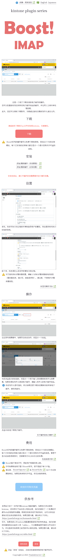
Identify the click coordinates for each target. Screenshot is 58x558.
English (44, 2)
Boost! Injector (19, 469)
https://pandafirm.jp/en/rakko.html (17, 534)
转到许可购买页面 (29, 487)
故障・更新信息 (26, 2)
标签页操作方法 (46, 286)
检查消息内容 (47, 459)
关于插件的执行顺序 (45, 435)
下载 (29, 133)
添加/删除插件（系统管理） (27, 163)
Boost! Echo (37, 469)
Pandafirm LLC (35, 555)
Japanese (52, 2)
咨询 (36, 544)
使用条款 (23, 544)
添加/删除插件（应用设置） (27, 167)
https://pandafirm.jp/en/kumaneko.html (19, 518)
